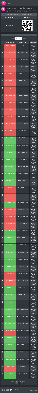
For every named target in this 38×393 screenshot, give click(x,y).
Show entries (18, 38)
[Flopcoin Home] (4, 3)
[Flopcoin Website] (10, 389)
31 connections (33, 390)
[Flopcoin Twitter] (4, 389)
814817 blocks (34, 389)
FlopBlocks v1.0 (18, 389)
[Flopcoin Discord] (7, 389)
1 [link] (19, 383)
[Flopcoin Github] (2, 389)
